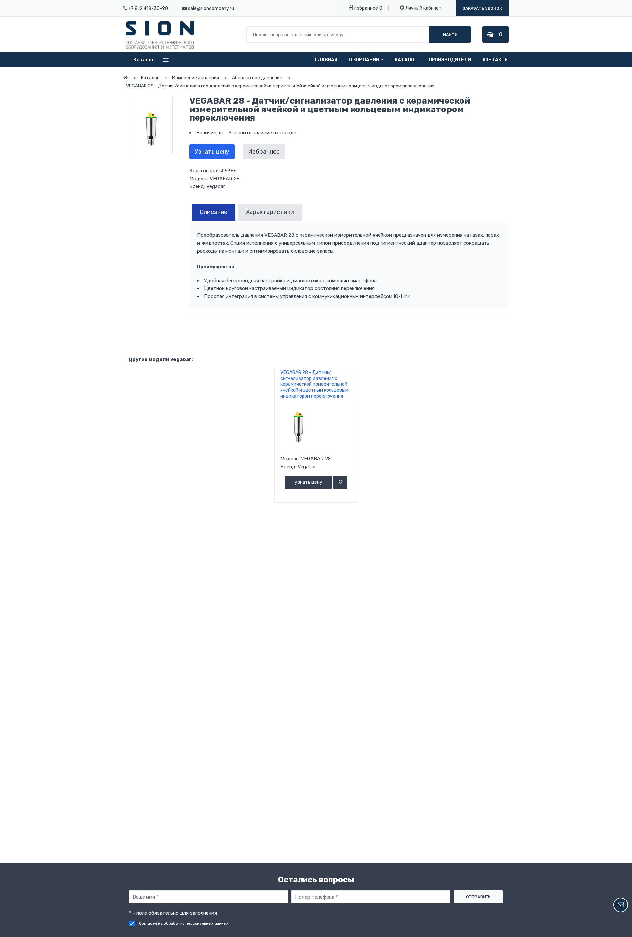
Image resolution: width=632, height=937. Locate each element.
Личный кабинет (423, 8)
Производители (450, 59)
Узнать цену (212, 151)
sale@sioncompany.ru (211, 8)
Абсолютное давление (257, 78)
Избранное (365, 8)
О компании (364, 59)
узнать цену (308, 482)
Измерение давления (195, 78)
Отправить (478, 896)
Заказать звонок (482, 8)
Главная (326, 59)
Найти (450, 34)
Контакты (496, 59)
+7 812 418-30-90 (148, 8)
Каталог (406, 59)
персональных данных (207, 923)
